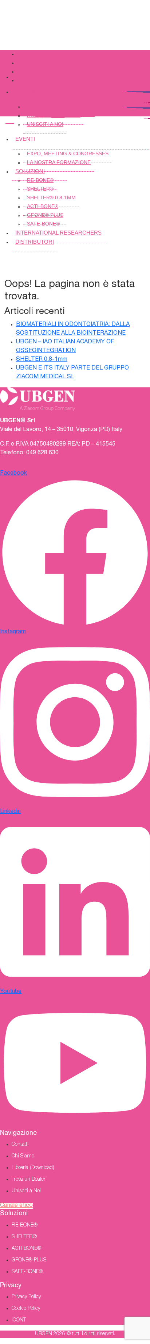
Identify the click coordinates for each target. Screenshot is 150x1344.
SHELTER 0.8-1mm (41, 360)
